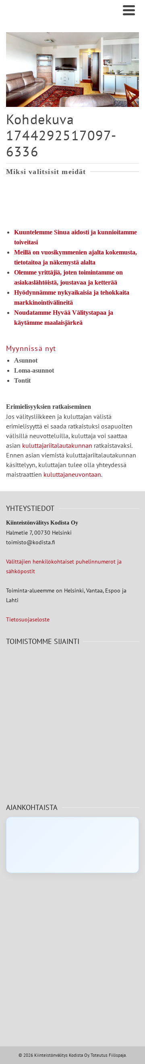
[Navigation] (129, 10)
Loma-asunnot (34, 370)
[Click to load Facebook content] (72, 845)
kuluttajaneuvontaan (72, 474)
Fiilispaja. (117, 1055)
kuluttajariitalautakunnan (57, 445)
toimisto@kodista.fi (30, 542)
